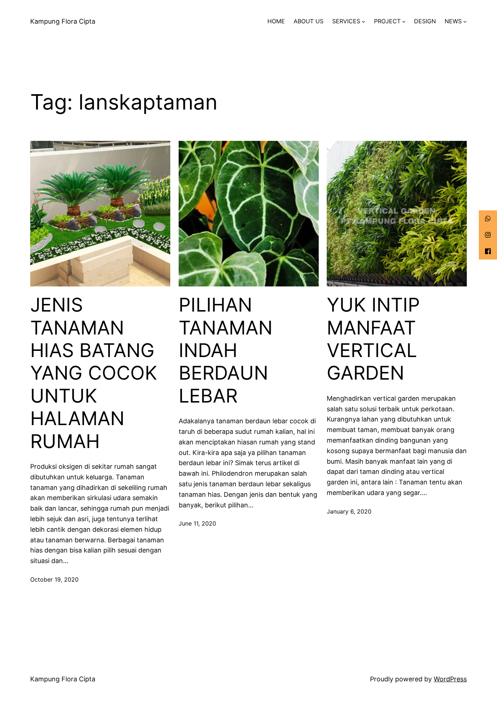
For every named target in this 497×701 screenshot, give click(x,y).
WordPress (450, 679)
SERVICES (346, 21)
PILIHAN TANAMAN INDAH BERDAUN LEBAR (226, 350)
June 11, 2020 (197, 523)
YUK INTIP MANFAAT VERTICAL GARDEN (373, 339)
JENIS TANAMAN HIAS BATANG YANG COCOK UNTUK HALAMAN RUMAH (93, 373)
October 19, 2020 (54, 579)
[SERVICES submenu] (363, 21)
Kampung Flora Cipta (62, 21)
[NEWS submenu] (465, 21)
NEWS (453, 21)
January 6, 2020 (349, 511)
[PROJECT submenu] (404, 21)
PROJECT (387, 21)
